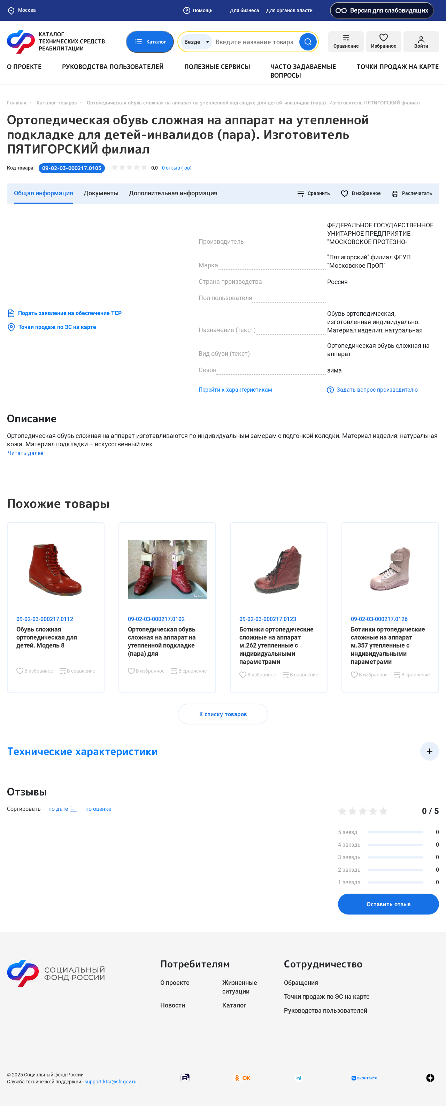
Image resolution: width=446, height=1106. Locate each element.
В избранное (366, 193)
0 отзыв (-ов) (177, 168)
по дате (58, 809)
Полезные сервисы (217, 66)
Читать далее (25, 453)
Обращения (301, 982)
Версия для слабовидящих (389, 10)
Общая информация (43, 193)
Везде (192, 42)
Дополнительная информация (173, 193)
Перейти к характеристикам (235, 389)
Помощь (203, 10)
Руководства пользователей (113, 66)
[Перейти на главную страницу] (56, 42)
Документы (101, 193)
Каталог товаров (57, 102)
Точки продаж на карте (397, 66)
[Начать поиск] (308, 41)
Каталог (234, 1005)
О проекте (24, 66)
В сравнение (80, 671)
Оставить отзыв (389, 904)
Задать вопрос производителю (377, 389)
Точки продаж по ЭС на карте (57, 327)
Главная (16, 102)
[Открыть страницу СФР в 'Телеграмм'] (299, 1077)
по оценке (98, 809)
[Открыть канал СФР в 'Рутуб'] (185, 1077)
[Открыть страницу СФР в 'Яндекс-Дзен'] (430, 1078)
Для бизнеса (244, 10)
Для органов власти (289, 10)
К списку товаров (223, 714)
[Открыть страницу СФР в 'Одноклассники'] (242, 1077)
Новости (172, 1005)
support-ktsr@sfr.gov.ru (111, 1081)
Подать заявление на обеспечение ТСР (70, 313)
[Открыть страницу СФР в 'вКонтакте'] (364, 1078)
